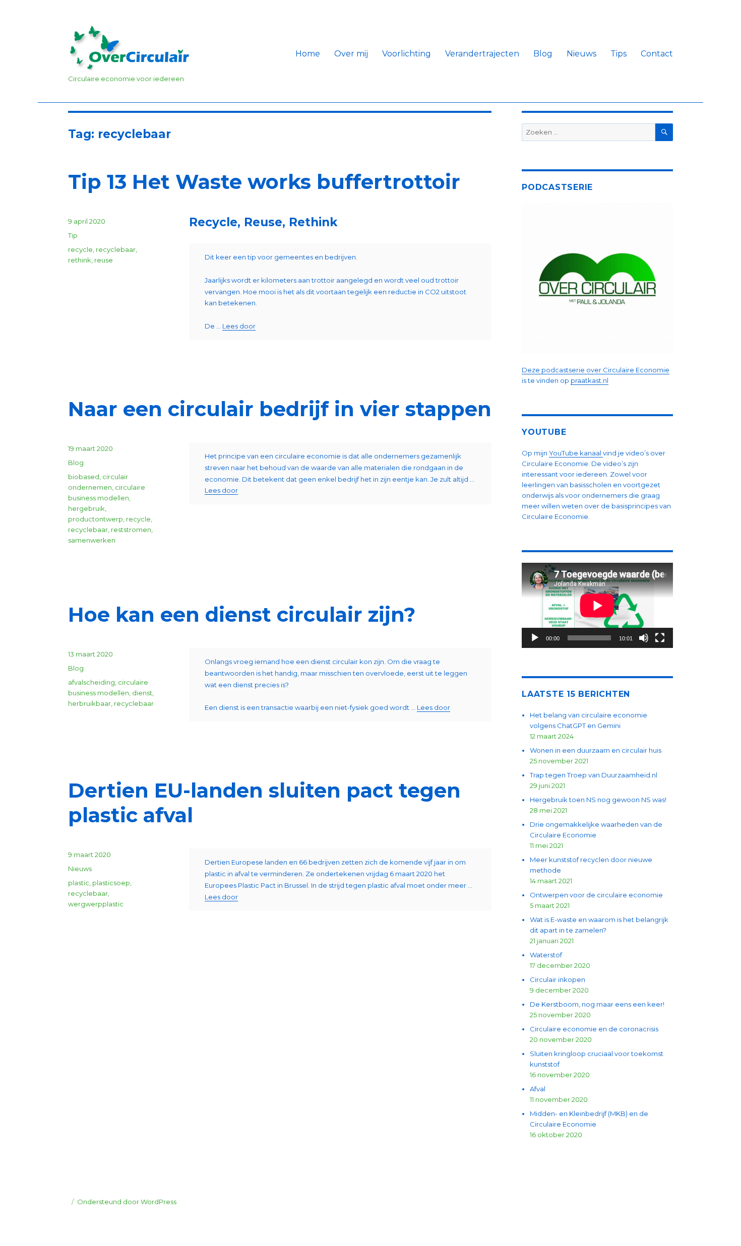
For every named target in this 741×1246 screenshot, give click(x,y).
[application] (597, 605)
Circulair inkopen (557, 979)
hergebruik (86, 508)
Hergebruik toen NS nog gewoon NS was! (598, 800)
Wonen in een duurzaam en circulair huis (595, 750)
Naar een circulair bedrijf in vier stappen (279, 409)
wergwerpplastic (96, 904)
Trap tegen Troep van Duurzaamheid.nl (593, 775)
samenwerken (91, 540)
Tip (73, 235)
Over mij (351, 53)
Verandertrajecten (482, 53)
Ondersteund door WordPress (126, 1202)
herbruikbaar (89, 703)
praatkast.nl (589, 380)
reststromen (131, 530)
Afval (537, 1089)
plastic (78, 883)
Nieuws (581, 53)
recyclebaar (116, 249)
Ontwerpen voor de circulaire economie (596, 895)
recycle (80, 249)
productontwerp (95, 519)
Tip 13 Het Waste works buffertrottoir (264, 181)
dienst (142, 693)
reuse (103, 260)
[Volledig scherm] (660, 638)
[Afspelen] (535, 638)
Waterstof (546, 955)
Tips (618, 53)
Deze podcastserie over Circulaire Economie (595, 370)
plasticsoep (111, 883)
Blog (542, 53)
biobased (83, 477)
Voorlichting (406, 53)
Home (307, 53)
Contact (657, 53)
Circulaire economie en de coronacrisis (594, 1029)
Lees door (239, 326)
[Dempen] (644, 638)
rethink (79, 260)
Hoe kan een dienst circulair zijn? (241, 614)
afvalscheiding (91, 682)
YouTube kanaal (576, 453)
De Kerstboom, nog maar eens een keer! (597, 1004)
